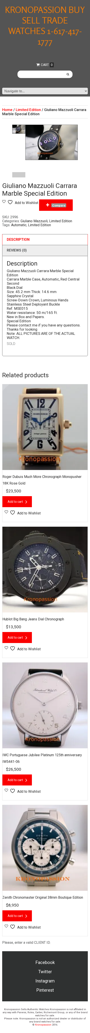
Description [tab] (18, 239)
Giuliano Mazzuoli (34, 221)
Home (7, 109)
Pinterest (45, 990)
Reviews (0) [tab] (17, 250)
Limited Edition (28, 109)
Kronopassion (43, 1024)
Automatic (18, 225)
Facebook (45, 962)
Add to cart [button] (15, 501)
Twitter (45, 971)
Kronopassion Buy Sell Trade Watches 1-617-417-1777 (45, 25)
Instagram (45, 981)
